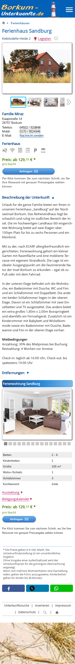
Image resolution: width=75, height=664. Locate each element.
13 (60, 443)
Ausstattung (12, 492)
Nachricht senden (32, 135)
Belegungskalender (17, 499)
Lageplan (44, 38)
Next (69, 102)
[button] (13, 588)
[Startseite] (56, 612)
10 (46, 443)
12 (55, 443)
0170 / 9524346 (30, 131)
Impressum (63, 605)
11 (51, 443)
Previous (6, 102)
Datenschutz (27, 612)
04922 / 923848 (30, 127)
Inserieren (42, 605)
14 (64, 443)
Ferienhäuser (20, 23)
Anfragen (26, 171)
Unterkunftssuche (16, 605)
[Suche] (44, 612)
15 (69, 443)
